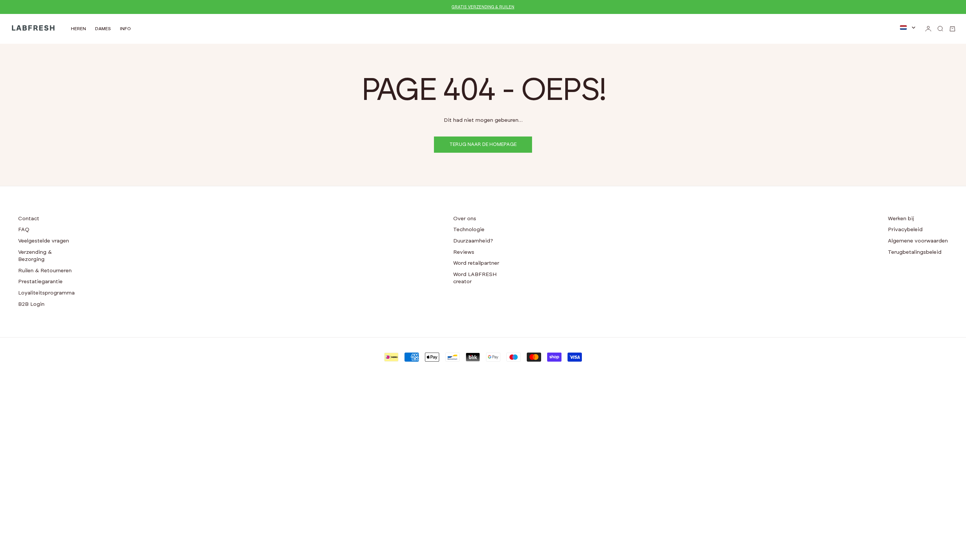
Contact (28, 218)
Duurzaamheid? (473, 241)
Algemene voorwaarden (918, 241)
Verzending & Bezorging (35, 256)
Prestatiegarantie (40, 281)
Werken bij (901, 218)
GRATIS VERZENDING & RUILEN (483, 7)
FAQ (23, 229)
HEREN (78, 28)
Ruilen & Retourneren (45, 270)
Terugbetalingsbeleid (914, 252)
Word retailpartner (476, 263)
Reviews (463, 252)
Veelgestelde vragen (43, 241)
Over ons (464, 218)
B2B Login (31, 304)
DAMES (103, 28)
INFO (125, 28)
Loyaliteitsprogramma (46, 293)
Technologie (469, 229)
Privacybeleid (905, 229)
